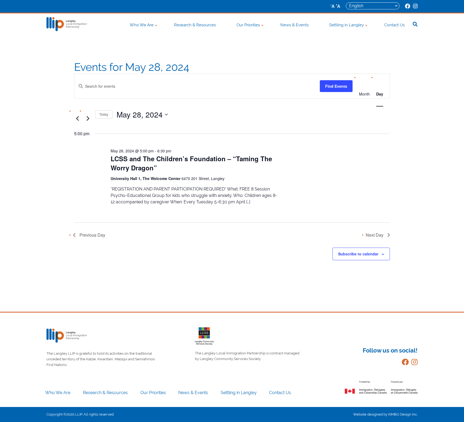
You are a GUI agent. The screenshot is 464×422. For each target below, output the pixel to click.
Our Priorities (248, 25)
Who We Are (142, 25)
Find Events (336, 86)
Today (103, 114)
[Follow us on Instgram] (413, 363)
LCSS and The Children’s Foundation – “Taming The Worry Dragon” (191, 163)
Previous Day (92, 235)
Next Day (374, 235)
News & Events (294, 25)
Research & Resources (195, 25)
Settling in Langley (346, 25)
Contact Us (394, 25)
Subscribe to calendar (358, 253)
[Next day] (88, 118)
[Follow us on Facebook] (404, 363)
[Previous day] (77, 118)
